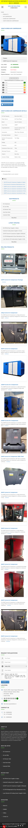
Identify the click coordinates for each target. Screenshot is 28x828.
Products (5, 14)
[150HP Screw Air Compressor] (14, 45)
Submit (4, 682)
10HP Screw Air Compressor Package (12, 280)
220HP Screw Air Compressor (9, 420)
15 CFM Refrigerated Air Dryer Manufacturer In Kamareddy (15, 236)
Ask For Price (8, 97)
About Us (5, 805)
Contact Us (5, 816)
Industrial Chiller (6, 214)
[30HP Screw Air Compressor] (14, 548)
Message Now (8, 100)
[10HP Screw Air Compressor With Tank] (14, 441)
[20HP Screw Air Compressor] (14, 476)
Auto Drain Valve (6, 212)
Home (2, 12)
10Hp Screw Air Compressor (9, 312)
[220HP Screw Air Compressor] (14, 405)
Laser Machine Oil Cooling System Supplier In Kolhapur (15, 239)
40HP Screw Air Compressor (9, 600)
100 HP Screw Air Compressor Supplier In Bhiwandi (14, 233)
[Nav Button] (2, 45)
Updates (5, 809)
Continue (4, 282)
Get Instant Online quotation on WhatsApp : (14, 2)
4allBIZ (15, 826)
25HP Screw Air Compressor (9, 528)
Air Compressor (7, 16)
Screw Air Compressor (9, 18)
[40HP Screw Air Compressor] (14, 584)
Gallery (4, 812)
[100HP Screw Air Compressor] (14, 369)
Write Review (8, 104)
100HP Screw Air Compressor (9, 384)
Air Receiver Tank (7, 209)
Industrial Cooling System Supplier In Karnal (12, 230)
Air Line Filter (6, 206)
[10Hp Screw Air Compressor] (14, 297)
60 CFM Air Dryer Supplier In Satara (11, 228)
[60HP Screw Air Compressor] (14, 333)
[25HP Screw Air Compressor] (14, 512)
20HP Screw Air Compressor (9, 492)
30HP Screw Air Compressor (9, 564)
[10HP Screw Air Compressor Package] (14, 264)
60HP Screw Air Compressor (9, 348)
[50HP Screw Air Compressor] (14, 620)
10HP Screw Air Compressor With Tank (12, 456)
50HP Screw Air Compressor (9, 636)
